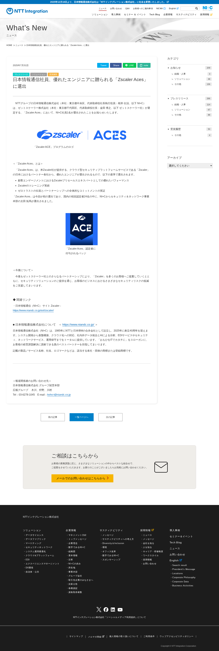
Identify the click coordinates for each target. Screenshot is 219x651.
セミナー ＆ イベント (135, 14)
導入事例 (115, 14)
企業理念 (72, 543)
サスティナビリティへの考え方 (118, 539)
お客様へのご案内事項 (143, 8)
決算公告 (72, 584)
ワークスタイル (151, 555)
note (146, 65)
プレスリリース (21, 74)
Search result (179, 565)
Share (116, 65)
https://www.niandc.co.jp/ (78, 324)
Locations (177, 573)
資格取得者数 (75, 592)
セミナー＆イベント (181, 536)
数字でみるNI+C (76, 547)
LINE (131, 65)
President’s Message (183, 569)
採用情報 (204, 14)
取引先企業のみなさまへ (80, 580)
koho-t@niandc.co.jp (59, 394)
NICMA (159, 8)
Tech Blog (154, 14)
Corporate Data (180, 581)
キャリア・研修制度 (153, 551)
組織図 (71, 551)
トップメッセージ (77, 539)
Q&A (127, 8)
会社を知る (148, 543)
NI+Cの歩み (74, 563)
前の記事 (52, 417)
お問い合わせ (116, 8)
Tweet (103, 65)
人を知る (147, 547)
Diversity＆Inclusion (113, 543)
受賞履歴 (53, 74)
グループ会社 (75, 576)
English (172, 8)
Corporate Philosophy (184, 577)
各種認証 (72, 588)
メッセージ (108, 535)
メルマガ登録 (94, 637)
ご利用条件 (149, 636)
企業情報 (168, 14)
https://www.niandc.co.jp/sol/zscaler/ (33, 310)
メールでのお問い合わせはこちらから (80, 478)
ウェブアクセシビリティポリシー (177, 636)
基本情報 (72, 555)
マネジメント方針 (77, 535)
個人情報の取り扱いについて (124, 636)
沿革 (70, 559)
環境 (104, 547)
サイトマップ (76, 636)
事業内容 (72, 572)
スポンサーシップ (111, 559)
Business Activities (182, 585)
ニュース (103, 8)
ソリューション (100, 14)
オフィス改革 (109, 551)
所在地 (71, 567)
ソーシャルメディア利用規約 (120, 617)
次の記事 (110, 417)
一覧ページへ (81, 417)
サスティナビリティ (186, 14)
